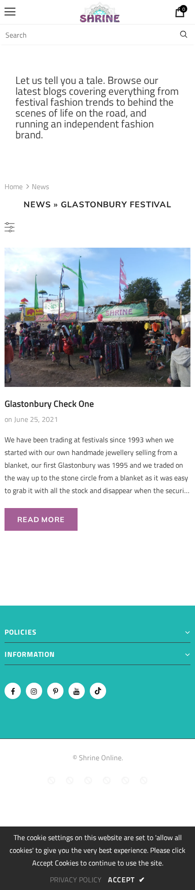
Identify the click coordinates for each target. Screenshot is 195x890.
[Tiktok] (98, 691)
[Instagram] (34, 691)
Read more (40, 519)
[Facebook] (13, 691)
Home (14, 186)
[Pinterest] (55, 691)
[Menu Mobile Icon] (10, 11)
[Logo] (99, 11)
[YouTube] (76, 691)
